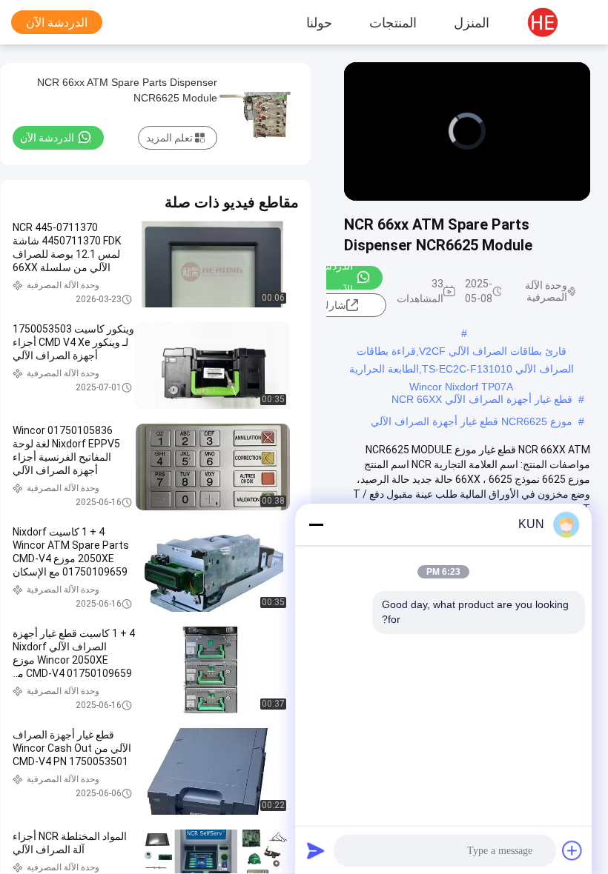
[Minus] (316, 524)
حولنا (319, 22)
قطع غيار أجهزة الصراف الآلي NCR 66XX (481, 399)
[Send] (316, 850)
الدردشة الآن (56, 23)
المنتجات (393, 22)
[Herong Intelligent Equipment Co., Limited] (552, 22)
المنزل (471, 22)
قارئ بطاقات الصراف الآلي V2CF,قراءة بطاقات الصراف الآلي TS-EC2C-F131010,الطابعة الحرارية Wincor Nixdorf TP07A (461, 352)
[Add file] (572, 850)
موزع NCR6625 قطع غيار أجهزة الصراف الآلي (471, 421)
